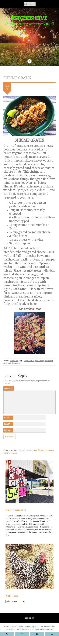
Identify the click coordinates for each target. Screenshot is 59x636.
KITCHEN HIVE (29, 17)
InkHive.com (23, 627)
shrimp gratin (16, 363)
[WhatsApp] (7, 634)
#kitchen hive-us (29, 361)
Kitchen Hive (14, 361)
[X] (37, 634)
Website (7, 430)
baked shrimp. (39, 361)
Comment (8, 388)
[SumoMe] (52, 634)
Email (7, 424)
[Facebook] (22, 634)
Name (7, 417)
